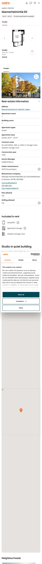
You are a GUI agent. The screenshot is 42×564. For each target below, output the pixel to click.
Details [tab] (21, 260)
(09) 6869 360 (7, 185)
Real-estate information (15, 101)
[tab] (4, 22)
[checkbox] (32, 51)
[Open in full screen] (36, 76)
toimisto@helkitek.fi (9, 183)
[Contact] (31, 3)
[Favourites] (35, 3)
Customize (20, 301)
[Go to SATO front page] (6, 3)
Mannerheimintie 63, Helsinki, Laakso (16, 109)
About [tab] (34, 260)
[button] (39, 169)
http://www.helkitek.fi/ (10, 188)
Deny (21, 308)
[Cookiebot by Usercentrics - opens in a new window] (31, 254)
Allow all (21, 294)
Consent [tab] (7, 260)
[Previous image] (4, 38)
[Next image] (32, 38)
